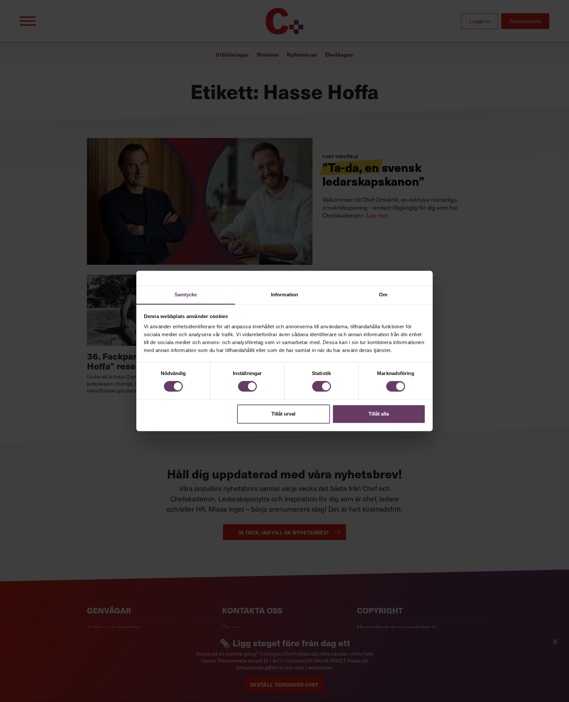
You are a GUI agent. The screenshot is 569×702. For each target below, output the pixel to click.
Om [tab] (383, 294)
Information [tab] (284, 294)
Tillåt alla (378, 414)
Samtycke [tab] (186, 294)
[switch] (247, 386)
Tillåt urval (283, 414)
